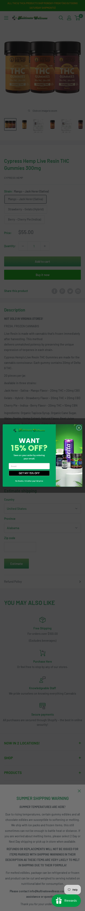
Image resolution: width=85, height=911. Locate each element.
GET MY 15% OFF (29, 473)
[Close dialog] (79, 427)
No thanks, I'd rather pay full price (29, 480)
